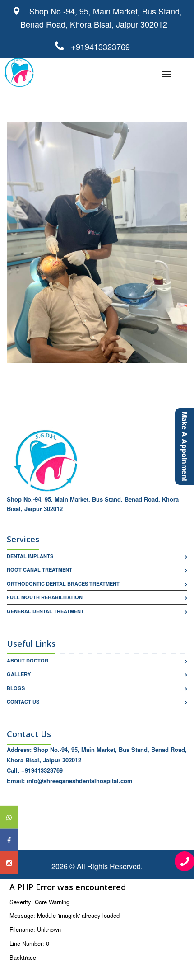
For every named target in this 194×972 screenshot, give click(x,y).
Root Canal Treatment (39, 569)
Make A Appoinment (185, 446)
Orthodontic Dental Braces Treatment (63, 583)
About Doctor (27, 660)
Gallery (19, 674)
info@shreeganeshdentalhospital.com (80, 780)
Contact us (23, 701)
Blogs (16, 688)
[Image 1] (97, 242)
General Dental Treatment (45, 611)
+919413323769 (97, 46)
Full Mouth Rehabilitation (45, 597)
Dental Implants (30, 556)
